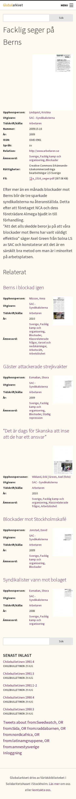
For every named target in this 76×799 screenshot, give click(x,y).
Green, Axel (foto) (60, 477)
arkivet (13, 5)
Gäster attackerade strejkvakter (35, 366)
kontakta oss (41, 790)
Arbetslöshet (37, 353)
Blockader (52, 160)
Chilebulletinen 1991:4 (18, 662)
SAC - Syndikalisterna (42, 118)
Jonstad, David (38, 530)
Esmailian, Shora (39, 377)
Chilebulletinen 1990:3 (18, 709)
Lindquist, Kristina (40, 112)
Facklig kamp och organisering (39, 327)
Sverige (34, 156)
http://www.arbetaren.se (44, 151)
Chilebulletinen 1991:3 (18, 673)
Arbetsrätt (35, 350)
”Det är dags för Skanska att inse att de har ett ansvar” (36, 433)
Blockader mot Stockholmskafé (34, 519)
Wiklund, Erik (39, 477)
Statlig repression (40, 416)
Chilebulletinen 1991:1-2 (20, 685)
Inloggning (12, 752)
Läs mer (54, 784)
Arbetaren (35, 123)
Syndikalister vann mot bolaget (34, 579)
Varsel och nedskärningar (40, 344)
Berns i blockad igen (23, 287)
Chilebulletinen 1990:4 (18, 697)
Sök (61, 18)
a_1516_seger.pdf (43, 178)
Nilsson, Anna (37, 298)
